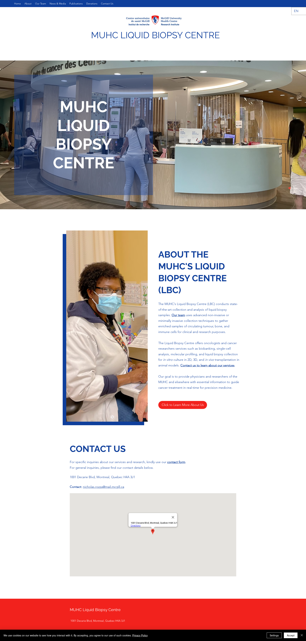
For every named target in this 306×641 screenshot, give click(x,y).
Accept (290, 635)
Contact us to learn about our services (207, 365)
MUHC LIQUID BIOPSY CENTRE (155, 35)
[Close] (302, 635)
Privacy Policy (140, 635)
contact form (176, 462)
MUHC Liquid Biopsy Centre (95, 609)
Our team (178, 315)
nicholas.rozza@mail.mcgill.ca (103, 487)
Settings (274, 635)
